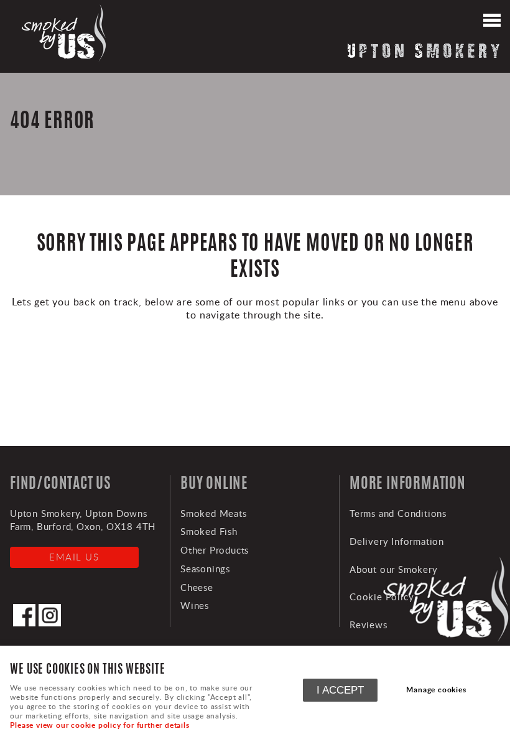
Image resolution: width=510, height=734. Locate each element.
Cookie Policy (382, 596)
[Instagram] (50, 622)
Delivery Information (397, 541)
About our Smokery (394, 569)
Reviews (368, 624)
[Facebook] (24, 622)
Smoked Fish (209, 531)
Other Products (214, 550)
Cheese (196, 587)
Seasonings (205, 568)
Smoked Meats (213, 513)
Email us (74, 556)
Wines (194, 605)
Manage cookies (436, 689)
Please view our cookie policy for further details (99, 725)
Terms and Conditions (398, 513)
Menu (491, 21)
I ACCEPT (340, 690)
